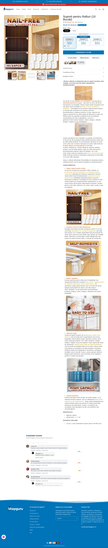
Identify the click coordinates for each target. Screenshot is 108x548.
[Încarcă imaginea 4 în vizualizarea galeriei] (41, 75)
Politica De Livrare (35, 516)
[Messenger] (3, 537)
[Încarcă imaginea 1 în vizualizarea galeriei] (12, 75)
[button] (96, 9)
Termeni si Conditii (35, 524)
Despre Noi (33, 510)
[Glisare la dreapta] (57, 75)
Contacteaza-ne (34, 513)
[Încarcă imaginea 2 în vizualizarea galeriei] (21, 75)
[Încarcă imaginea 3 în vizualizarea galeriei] (31, 75)
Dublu (74, 30)
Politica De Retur (34, 518)
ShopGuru (49, 545)
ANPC (31, 530)
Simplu (67, 30)
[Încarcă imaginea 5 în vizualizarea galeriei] (51, 75)
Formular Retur (34, 521)
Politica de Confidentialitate (37, 527)
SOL (31, 532)
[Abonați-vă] (76, 518)
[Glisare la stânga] (5, 75)
